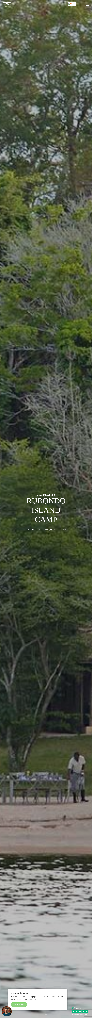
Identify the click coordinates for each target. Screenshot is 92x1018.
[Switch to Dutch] (72, 4)
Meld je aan (19, 1004)
